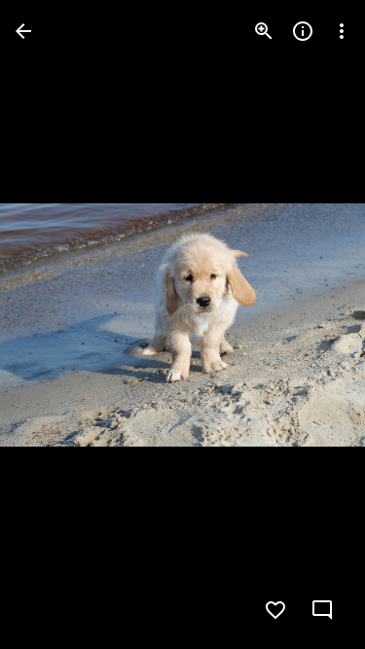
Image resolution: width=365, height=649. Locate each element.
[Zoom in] (263, 31)
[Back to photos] (23, 31)
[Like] (275, 610)
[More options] (341, 31)
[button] (54, 325)
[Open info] (302, 31)
